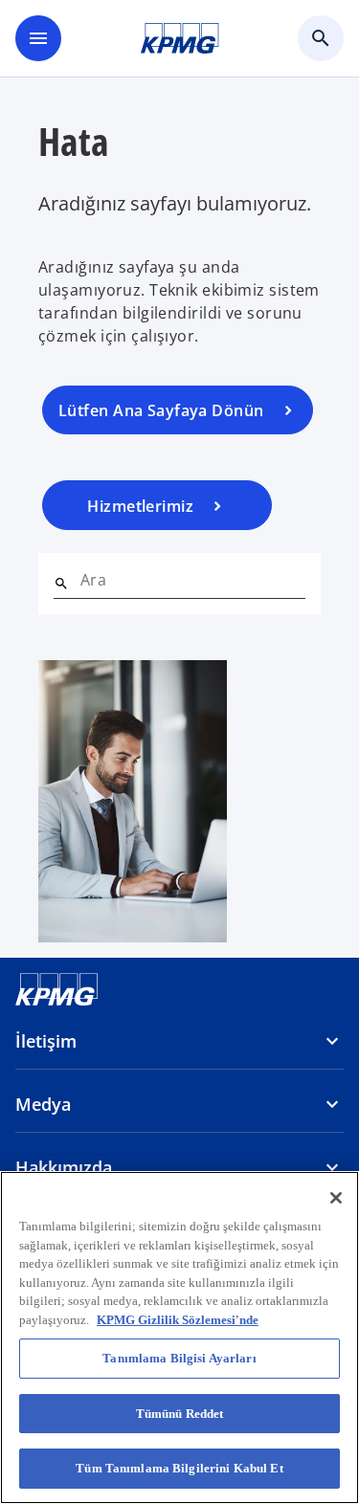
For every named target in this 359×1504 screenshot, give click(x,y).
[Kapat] (336, 1198)
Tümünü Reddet (180, 1413)
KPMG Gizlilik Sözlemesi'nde (177, 1320)
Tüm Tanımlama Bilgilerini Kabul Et (179, 1468)
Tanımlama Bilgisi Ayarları (179, 1358)
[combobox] (192, 579)
